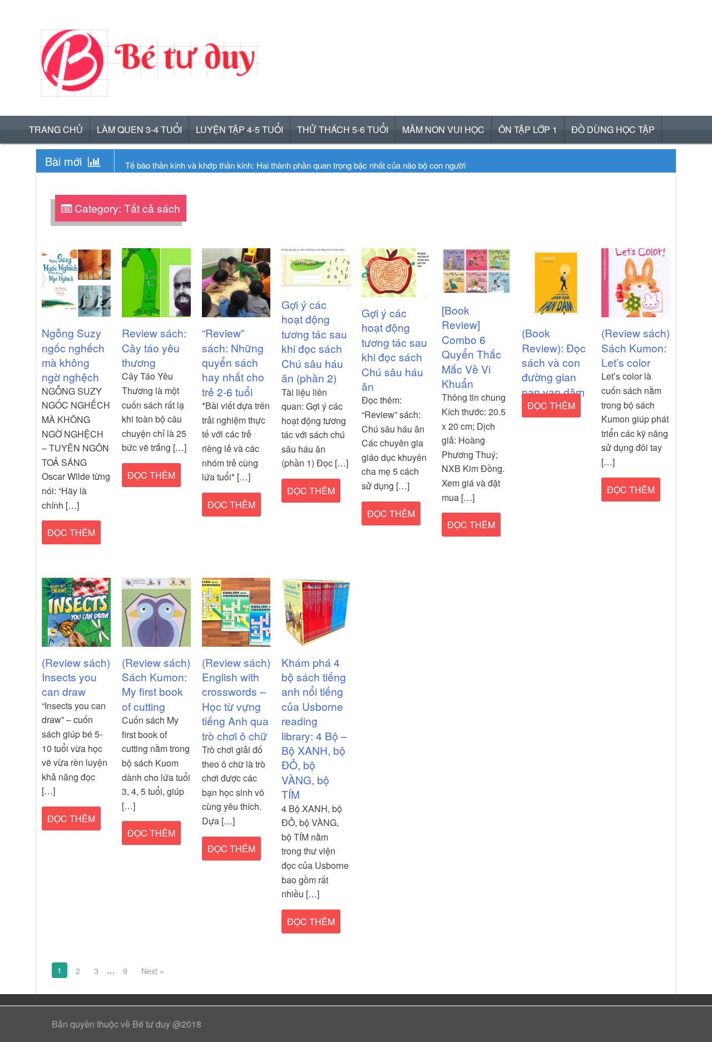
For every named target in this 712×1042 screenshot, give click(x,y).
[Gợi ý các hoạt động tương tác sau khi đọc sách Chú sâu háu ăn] (396, 271)
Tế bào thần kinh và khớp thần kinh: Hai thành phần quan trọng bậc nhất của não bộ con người (295, 165)
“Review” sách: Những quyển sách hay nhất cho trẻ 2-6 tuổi (233, 362)
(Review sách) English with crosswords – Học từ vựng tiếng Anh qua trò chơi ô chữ (236, 699)
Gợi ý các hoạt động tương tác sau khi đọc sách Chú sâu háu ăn (394, 349)
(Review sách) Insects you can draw (76, 677)
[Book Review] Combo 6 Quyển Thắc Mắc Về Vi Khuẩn (471, 346)
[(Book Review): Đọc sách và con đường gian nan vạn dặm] (556, 282)
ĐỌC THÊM (71, 532)
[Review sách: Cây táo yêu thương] (156, 282)
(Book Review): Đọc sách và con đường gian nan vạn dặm (554, 362)
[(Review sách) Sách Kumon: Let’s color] (635, 282)
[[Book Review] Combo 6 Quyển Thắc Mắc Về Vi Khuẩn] (476, 270)
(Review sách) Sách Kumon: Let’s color (635, 347)
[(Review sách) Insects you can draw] (76, 610)
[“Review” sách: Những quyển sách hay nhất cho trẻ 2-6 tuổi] (236, 282)
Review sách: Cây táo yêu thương (154, 347)
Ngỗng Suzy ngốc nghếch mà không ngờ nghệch (73, 354)
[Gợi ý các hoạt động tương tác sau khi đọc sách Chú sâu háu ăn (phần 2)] (315, 267)
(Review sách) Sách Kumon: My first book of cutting (156, 684)
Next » (152, 970)
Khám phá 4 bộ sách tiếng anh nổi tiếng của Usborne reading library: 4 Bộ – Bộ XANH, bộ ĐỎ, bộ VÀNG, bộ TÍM (314, 728)
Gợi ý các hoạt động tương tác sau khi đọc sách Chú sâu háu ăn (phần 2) (314, 341)
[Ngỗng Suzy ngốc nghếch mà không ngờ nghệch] (76, 282)
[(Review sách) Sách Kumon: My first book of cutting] (156, 610)
